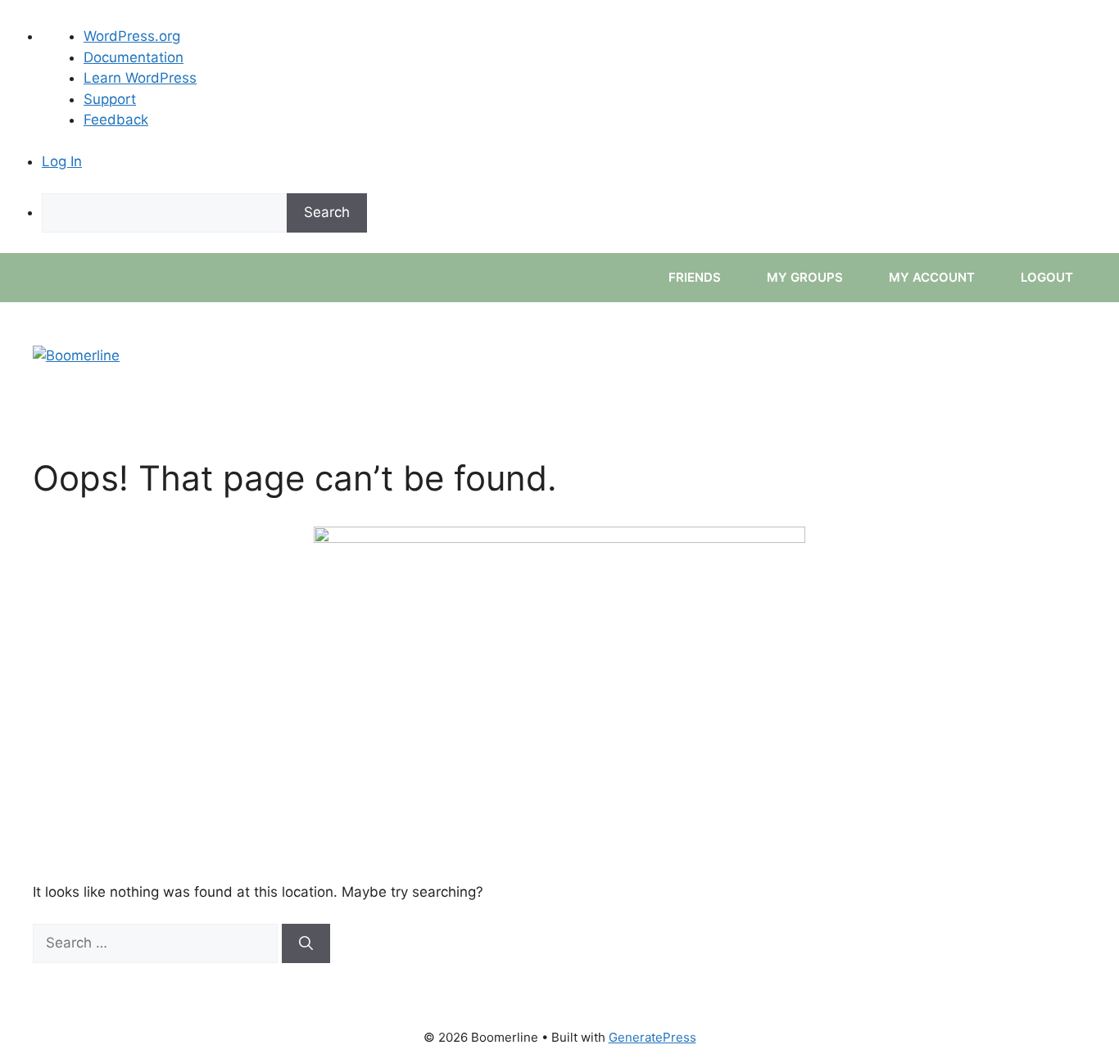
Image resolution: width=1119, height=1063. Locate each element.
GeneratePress (652, 1037)
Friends (696, 277)
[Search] (306, 943)
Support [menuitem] (110, 99)
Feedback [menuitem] (116, 119)
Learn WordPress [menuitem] (140, 78)
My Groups (806, 277)
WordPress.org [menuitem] (132, 36)
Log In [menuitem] (62, 161)
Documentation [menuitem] (133, 57)
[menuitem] (580, 213)
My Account (933, 277)
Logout (1048, 277)
